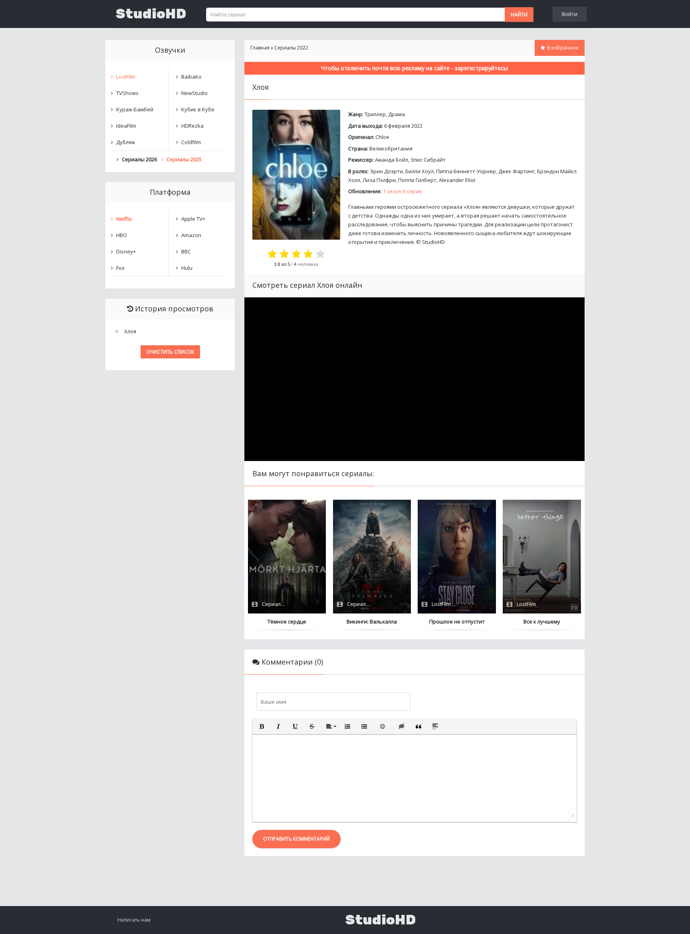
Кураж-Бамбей (134, 109)
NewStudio (194, 93)
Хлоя (130, 331)
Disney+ (126, 251)
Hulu (186, 267)
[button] (261, 726)
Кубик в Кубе (197, 109)
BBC (186, 251)
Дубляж (125, 142)
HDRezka (192, 125)
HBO (121, 235)
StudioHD (150, 14)
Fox (120, 267)
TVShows (127, 93)
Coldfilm (191, 142)
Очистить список (170, 351)
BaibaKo (191, 76)
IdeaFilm (126, 125)
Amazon (191, 235)
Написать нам (134, 919)
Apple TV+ (193, 218)
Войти (569, 14)
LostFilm (125, 76)
